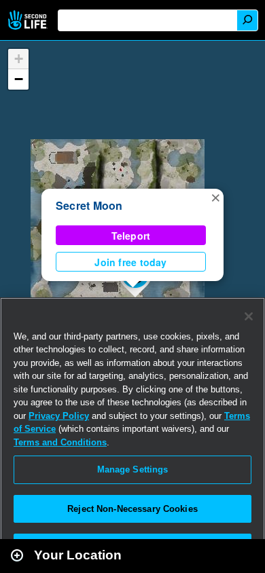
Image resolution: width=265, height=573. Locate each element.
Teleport (131, 235)
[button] (215, 197)
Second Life (29, 20)
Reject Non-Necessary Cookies (132, 509)
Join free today (130, 262)
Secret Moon (89, 205)
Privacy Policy (59, 416)
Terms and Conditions (60, 442)
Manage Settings (133, 469)
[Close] (249, 316)
